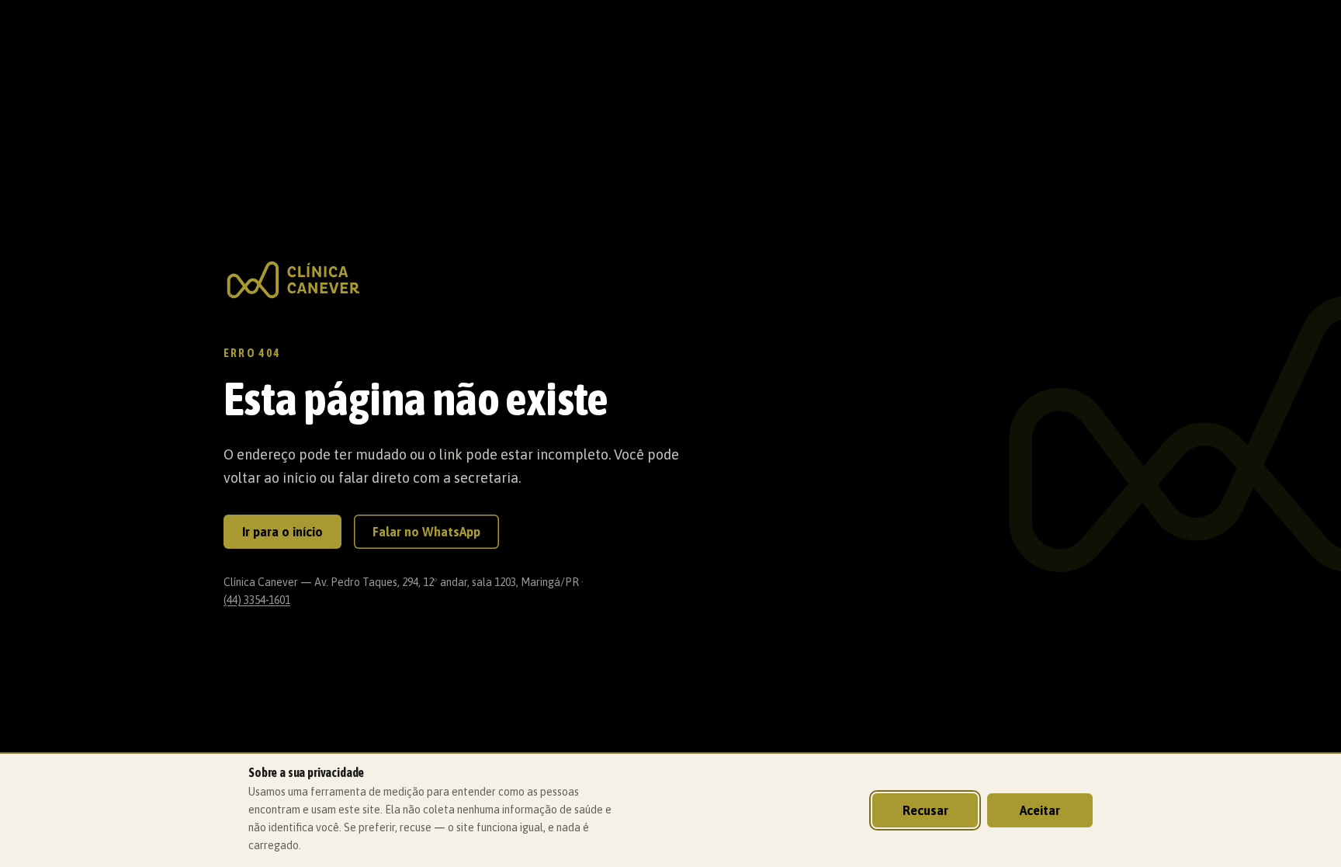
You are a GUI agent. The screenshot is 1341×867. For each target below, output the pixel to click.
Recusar (925, 810)
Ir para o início (282, 532)
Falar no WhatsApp (426, 532)
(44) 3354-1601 (257, 600)
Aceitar (1040, 810)
